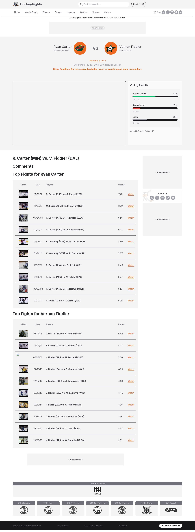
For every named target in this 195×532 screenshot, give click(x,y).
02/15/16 (38, 369)
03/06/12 (38, 241)
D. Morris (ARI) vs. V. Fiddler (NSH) (63, 333)
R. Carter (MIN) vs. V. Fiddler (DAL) (64, 277)
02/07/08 (38, 288)
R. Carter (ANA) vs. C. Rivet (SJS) (63, 265)
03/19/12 (38, 194)
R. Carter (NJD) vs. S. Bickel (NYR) (64, 194)
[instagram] (172, 12)
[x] (163, 12)
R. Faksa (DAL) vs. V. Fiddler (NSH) (63, 404)
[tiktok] (176, 12)
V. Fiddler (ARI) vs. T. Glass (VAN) (63, 428)
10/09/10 (38, 440)
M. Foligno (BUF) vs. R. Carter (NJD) (64, 206)
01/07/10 (38, 428)
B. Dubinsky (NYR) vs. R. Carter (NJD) (66, 241)
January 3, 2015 (97, 60)
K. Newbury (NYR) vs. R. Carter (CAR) (65, 253)
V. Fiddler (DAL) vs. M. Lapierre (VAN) (65, 393)
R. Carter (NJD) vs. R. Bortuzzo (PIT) (65, 229)
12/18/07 (38, 265)
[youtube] (180, 12)
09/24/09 (38, 217)
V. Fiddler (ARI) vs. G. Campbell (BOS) (65, 440)
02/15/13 (38, 393)
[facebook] (168, 12)
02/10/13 (38, 229)
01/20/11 (38, 253)
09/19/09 (37, 357)
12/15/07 (38, 381)
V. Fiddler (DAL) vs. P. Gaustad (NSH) (65, 369)
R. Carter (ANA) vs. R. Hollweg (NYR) (65, 288)
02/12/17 (38, 404)
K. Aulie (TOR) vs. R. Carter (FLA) (63, 300)
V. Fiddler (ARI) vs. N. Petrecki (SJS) (64, 357)
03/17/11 (38, 300)
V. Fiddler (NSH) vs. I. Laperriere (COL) (66, 381)
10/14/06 (37, 333)
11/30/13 (38, 206)
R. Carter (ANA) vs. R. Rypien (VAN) (64, 217)
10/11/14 (38, 416)
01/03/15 (38, 277)
